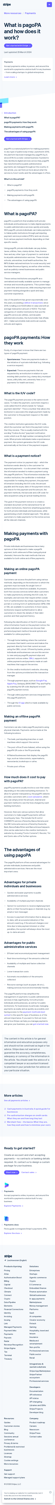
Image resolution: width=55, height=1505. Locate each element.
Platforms (34, 1309)
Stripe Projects (36, 1409)
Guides (7, 1422)
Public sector (35, 1354)
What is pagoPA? (12, 117)
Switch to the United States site (19, 1498)
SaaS (32, 1313)
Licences (8, 1453)
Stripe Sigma (9, 1348)
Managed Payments (13, 1327)
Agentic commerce (38, 1277)
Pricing (7, 1270)
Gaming (33, 1327)
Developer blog (36, 1412)
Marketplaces (36, 1302)
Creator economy (37, 1320)
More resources (12, 13)
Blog (6, 1429)
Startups (33, 1274)
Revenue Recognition (13, 1344)
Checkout (8, 1288)
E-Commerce (35, 1284)
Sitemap (8, 1456)
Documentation (36, 1391)
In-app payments (37, 1298)
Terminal (8, 1355)
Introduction (10, 113)
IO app (22, 702)
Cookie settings (11, 1460)
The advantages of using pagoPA (20, 131)
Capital (7, 1284)
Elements (8, 1305)
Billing (6, 1281)
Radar (6, 1341)
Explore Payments (12, 1205)
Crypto (7, 1298)
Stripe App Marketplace (40, 1371)
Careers (33, 1426)
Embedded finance (38, 1288)
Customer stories (12, 1426)
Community (9, 1433)
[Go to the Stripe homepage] (7, 1256)
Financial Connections (13, 1309)
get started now (40, 1024)
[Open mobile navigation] (49, 4)
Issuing (7, 1320)
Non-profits (35, 1347)
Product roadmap (37, 1422)
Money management (39, 1305)
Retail (32, 1357)
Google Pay (41, 680)
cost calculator (35, 796)
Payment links (10, 1330)
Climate (7, 1291)
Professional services (39, 1350)
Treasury (8, 1359)
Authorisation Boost (13, 1277)
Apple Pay (12, 683)
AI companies (35, 1316)
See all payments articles (16, 1100)
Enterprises (35, 1270)
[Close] (50, 1493)
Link (6, 1323)
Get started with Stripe (17, 45)
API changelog (36, 1401)
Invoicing (8, 1316)
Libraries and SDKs (38, 1405)
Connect (8, 1295)
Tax (5, 1351)
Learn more (9, 77)
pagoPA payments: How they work (20, 122)
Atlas (6, 1274)
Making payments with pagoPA (19, 127)
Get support (9, 1474)
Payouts (7, 1337)
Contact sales (28, 1172)
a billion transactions (33, 302)
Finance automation (38, 1291)
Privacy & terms (11, 1443)
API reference (36, 1394)
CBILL (31, 658)
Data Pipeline (10, 1302)
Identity (7, 1313)
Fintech (33, 1323)
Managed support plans (14, 1477)
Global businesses (38, 1295)
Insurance (34, 1337)
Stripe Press (35, 1433)
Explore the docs (12, 1233)
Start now (10, 1172)
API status (34, 1398)
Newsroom (34, 1429)
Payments (30, 13)
